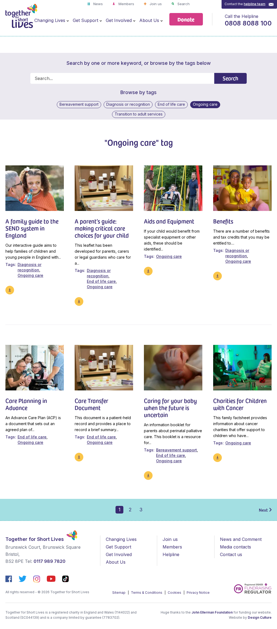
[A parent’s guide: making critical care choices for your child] (104, 188)
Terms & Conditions (147, 593)
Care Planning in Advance (26, 404)
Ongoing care (205, 104)
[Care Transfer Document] (104, 367)
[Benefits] (242, 188)
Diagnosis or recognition (128, 104)
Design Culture (260, 617)
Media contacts (235, 547)
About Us (149, 20)
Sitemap (119, 593)
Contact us (231, 554)
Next (263, 510)
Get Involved (119, 20)
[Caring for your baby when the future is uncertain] (173, 367)
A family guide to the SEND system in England (31, 228)
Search (183, 4)
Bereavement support (79, 104)
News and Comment (241, 539)
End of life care (171, 104)
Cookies (175, 593)
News (97, 4)
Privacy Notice (198, 593)
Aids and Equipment (169, 221)
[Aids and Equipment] (173, 188)
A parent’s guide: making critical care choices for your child (102, 228)
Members (125, 4)
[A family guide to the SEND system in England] (34, 188)
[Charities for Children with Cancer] (242, 367)
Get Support (85, 20)
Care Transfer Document (91, 404)
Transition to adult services (139, 114)
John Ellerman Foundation (212, 612)
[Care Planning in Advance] (34, 367)
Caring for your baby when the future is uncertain (170, 407)
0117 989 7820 (49, 561)
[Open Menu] (67, 20)
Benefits (223, 221)
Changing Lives (49, 20)
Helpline (171, 554)
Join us (155, 4)
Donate (185, 19)
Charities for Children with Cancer (240, 404)
